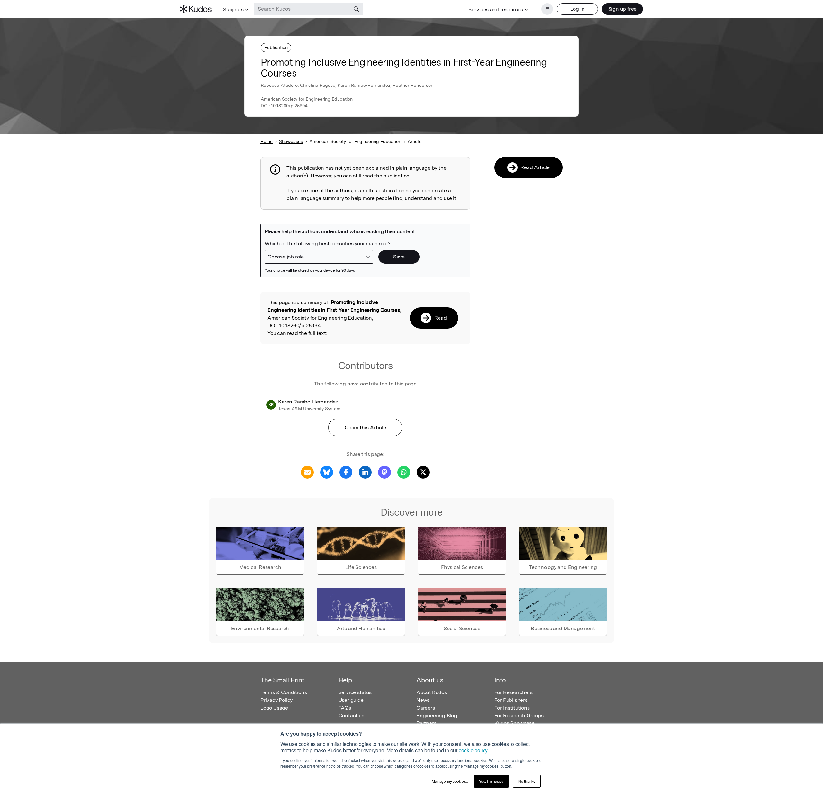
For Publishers (511, 700)
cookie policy (473, 750)
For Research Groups (519, 715)
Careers (425, 708)
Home (266, 141)
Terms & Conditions (283, 692)
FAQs (345, 708)
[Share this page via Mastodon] (384, 472)
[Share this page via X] (423, 472)
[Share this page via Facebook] (346, 472)
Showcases (291, 141)
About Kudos (431, 692)
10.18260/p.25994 (289, 105)
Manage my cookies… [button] (450, 781)
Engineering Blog (436, 715)
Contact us (351, 715)
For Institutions (512, 708)
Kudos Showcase (514, 723)
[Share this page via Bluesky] (327, 472)
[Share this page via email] (307, 472)
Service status (355, 692)
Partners (426, 723)
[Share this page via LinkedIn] (365, 472)
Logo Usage (274, 708)
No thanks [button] (526, 781)
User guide (351, 700)
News (423, 700)
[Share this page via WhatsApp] (404, 472)
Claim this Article (365, 427)
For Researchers (513, 692)
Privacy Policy (276, 700)
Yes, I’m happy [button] (491, 781)
